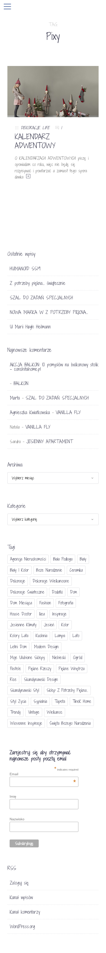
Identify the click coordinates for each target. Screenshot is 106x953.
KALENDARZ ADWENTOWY (35, 141)
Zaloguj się (19, 883)
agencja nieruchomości (28, 559)
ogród (77, 657)
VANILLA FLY (68, 412)
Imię (13, 796)
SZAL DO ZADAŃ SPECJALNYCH (41, 297)
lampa (60, 635)
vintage (33, 712)
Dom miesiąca (21, 603)
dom (73, 592)
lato (75, 635)
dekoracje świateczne (27, 592)
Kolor (65, 625)
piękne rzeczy (39, 668)
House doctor (21, 614)
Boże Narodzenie (49, 570)
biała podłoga (62, 559)
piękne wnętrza (72, 668)
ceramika (76, 570)
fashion (45, 603)
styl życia (18, 701)
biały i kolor (19, 570)
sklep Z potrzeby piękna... (67, 690)
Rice (13, 679)
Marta (15, 398)
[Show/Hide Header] (7, 7)
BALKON (21, 383)
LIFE (46, 127)
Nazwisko (17, 819)
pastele (15, 668)
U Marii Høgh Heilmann (30, 326)
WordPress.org (22, 926)
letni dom (18, 646)
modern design (46, 646)
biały (83, 559)
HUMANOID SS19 (25, 268)
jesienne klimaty (23, 625)
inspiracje (59, 614)
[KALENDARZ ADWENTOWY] (53, 91)
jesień (49, 625)
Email (43, 774)
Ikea (42, 614)
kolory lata (19, 635)
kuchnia (41, 635)
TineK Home (81, 701)
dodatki (57, 592)
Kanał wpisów (21, 897)
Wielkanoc (54, 712)
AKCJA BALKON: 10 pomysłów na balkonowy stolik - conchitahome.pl (54, 366)
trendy (15, 712)
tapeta (59, 701)
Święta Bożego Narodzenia (70, 723)
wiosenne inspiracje (26, 723)
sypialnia (40, 701)
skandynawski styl (24, 690)
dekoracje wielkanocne (51, 581)
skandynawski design (41, 679)
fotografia (65, 603)
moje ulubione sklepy (27, 657)
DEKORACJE (30, 127)
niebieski (59, 657)
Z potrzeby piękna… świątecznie (37, 283)
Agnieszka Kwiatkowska (30, 412)
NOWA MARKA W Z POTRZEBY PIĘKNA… (49, 312)
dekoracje (17, 581)
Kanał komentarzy (25, 912)
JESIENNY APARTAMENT (49, 441)
